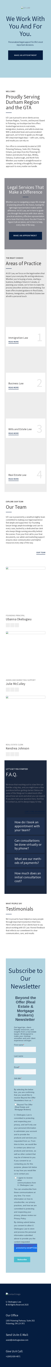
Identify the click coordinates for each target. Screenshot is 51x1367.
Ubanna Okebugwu (19, 619)
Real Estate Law (17, 475)
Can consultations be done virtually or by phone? (28, 844)
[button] (26, 826)
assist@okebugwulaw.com (17, 1340)
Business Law (16, 383)
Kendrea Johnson (17, 748)
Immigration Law (18, 338)
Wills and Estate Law (20, 429)
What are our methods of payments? (28, 861)
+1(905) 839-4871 (13, 1356)
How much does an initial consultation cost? (28, 877)
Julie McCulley (15, 684)
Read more (13, 341)
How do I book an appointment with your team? (27, 826)
